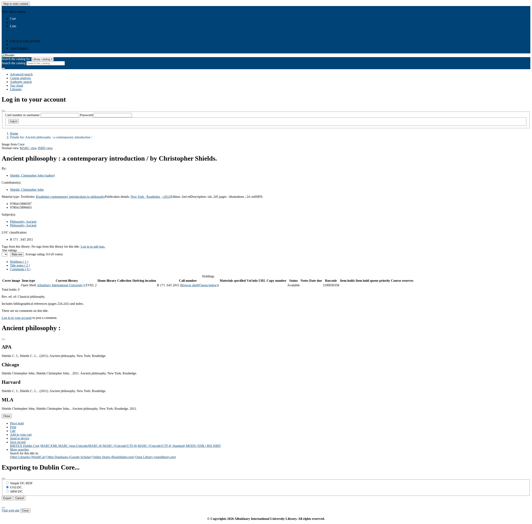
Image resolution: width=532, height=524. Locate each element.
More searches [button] (19, 449)
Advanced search (21, 74)
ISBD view (45, 148)
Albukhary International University (60, 285)
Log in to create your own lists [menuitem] (44, 33)
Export (7, 498)
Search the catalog (14, 63)
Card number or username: (22, 115)
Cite (12, 431)
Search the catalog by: (16, 59)
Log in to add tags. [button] (93, 246)
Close (6, 416)
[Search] (3, 68)
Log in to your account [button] (17, 318)
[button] (13, 18)
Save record (18, 442)
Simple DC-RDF (21, 483)
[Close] (3, 110)
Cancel (19, 498)
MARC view (28, 148)
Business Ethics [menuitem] (36, 30)
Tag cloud (16, 85)
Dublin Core (31, 446)
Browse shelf (199, 285)
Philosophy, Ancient (23, 221)
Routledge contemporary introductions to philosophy (70, 196)
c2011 (166, 196)
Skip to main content (15, 3)
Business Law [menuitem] (56, 30)
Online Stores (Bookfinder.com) (113, 457)
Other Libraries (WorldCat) (28, 457)
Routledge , (154, 196)
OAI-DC (16, 487)
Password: (87, 115)
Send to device (19, 438)
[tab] (20, 265)
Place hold (17, 423)
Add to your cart (21, 434)
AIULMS (8, 8)
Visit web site (10, 510)
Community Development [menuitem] (83, 30)
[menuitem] (17, 30)
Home (14, 133)
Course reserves (20, 78)
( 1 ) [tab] (19, 261)
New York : (138, 196)
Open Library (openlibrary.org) (155, 457)
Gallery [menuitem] (106, 30)
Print (13, 427)
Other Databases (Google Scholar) (68, 457)
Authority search (21, 82)
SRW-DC (16, 491)
